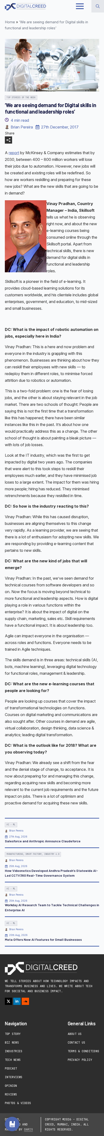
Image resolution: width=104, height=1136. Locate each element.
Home (10, 22)
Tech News (13, 1060)
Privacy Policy (80, 1060)
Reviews (11, 1094)
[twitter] (8, 1001)
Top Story (13, 1034)
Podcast (11, 1068)
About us (75, 1034)
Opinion (11, 1086)
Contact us (76, 1043)
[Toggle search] (97, 6)
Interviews (13, 1077)
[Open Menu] (80, 6)
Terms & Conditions (83, 1051)
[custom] (25, 1001)
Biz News (12, 1043)
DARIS (28, 1129)
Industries (13, 1051)
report (14, 152)
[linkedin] (17, 1001)
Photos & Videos (18, 1103)
